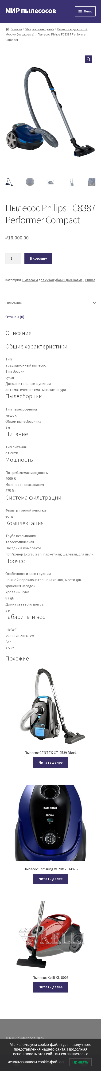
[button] (88, 59)
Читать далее (50, 762)
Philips (90, 280)
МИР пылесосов (30, 10)
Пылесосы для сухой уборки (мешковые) (53, 280)
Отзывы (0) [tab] (14, 316)
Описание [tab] (13, 303)
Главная (16, 29)
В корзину (38, 258)
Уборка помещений (39, 29)
